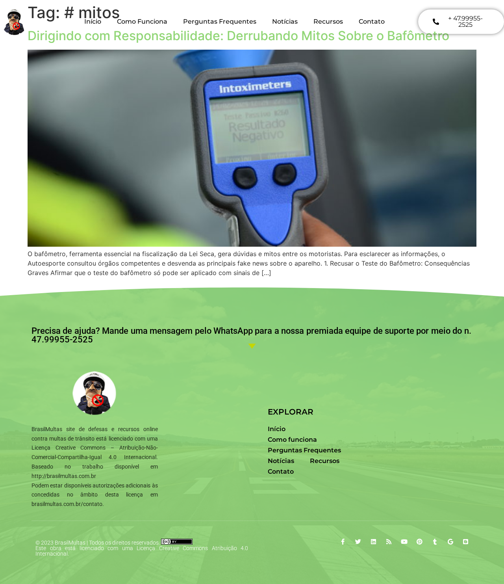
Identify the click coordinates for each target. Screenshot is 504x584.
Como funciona (142, 21)
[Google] (450, 542)
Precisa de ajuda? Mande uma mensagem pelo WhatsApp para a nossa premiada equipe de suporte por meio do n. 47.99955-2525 (251, 335)
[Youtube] (404, 542)
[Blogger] (466, 542)
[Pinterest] (419, 542)
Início (92, 21)
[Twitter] (358, 542)
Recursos (328, 21)
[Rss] (389, 542)
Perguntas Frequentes (219, 21)
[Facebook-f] (343, 542)
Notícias (285, 21)
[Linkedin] (373, 542)
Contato (372, 21)
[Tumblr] (435, 542)
